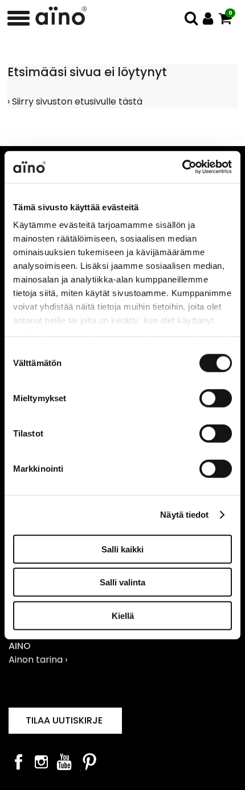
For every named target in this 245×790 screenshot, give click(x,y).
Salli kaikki (122, 549)
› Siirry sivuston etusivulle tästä (74, 101)
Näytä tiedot (184, 514)
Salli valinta (122, 582)
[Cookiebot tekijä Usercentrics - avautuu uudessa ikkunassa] (182, 167)
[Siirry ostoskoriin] (225, 18)
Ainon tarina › (38, 659)
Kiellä (123, 615)
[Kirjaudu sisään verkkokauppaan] (208, 18)
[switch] (215, 398)
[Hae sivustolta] (191, 18)
